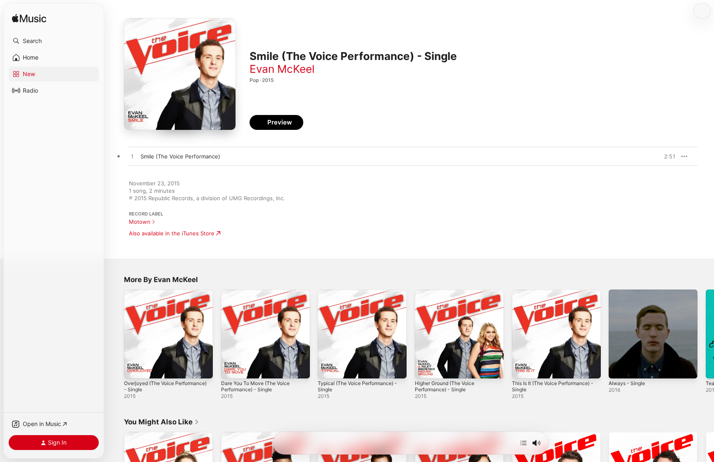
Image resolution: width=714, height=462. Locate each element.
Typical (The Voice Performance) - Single (361, 296)
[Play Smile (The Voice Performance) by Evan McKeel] (132, 156)
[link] (161, 421)
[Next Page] (706, 334)
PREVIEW (666, 156)
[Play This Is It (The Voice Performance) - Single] (522, 368)
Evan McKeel (282, 68)
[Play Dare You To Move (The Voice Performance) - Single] (231, 368)
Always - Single (628, 293)
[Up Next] (523, 443)
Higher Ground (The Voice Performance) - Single (449, 296)
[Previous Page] (115, 334)
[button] (53, 41)
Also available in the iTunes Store (171, 233)
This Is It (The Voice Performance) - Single (556, 296)
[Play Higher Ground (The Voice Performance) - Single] (425, 368)
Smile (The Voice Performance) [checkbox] (180, 156)
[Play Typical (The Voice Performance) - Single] (328, 368)
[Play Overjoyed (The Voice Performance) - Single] (134, 368)
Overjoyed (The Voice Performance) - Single (152, 296)
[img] (29, 19)
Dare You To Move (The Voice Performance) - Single (259, 296)
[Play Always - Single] (619, 368)
